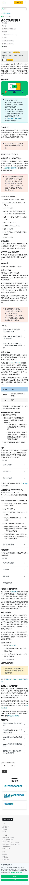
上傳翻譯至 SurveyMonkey (9, 35)
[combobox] (7, 819)
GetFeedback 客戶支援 (7, 839)
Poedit (18, 363)
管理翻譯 (4, 38)
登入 (4, 60)
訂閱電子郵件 (5, 859)
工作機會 (4, 829)
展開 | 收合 (4, 326)
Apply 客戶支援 (6, 848)
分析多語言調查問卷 (7, 43)
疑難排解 (4, 46)
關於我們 (4, 828)
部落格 (4, 831)
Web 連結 (13, 645)
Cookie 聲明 (19, 872)
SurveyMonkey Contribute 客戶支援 (11, 844)
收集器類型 (14, 592)
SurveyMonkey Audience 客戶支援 (10, 843)
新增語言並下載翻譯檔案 (9, 29)
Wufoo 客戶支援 (6, 846)
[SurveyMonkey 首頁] (4, 2)
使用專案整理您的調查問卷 (13, 786)
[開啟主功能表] (25, 2)
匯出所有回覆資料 (13, 716)
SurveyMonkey (5, 826)
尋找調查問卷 (8, 804)
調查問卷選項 (7, 13)
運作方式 (4, 26)
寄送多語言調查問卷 (7, 41)
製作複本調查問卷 (11, 168)
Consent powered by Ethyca (20, 882)
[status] (14, 56)
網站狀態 (4, 854)
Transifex (11, 363)
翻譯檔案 (4, 32)
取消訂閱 (4, 856)
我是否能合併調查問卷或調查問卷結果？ (14, 796)
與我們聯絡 (5, 858)
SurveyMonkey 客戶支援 (8, 837)
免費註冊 (18, 2)
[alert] (14, 145)
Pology (25, 483)
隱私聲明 (13, 872)
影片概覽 (4, 23)
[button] (14, 330)
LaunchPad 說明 (6, 841)
